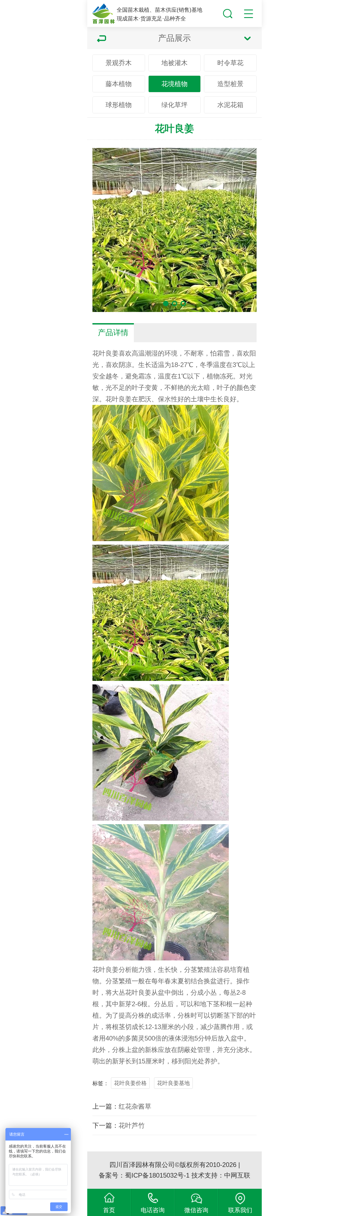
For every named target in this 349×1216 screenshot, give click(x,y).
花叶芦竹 (132, 1125)
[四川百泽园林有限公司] (103, 14)
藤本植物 (119, 83)
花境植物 (174, 83)
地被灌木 (174, 62)
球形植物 (119, 104)
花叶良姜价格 (130, 1083)
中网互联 (237, 1175)
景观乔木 (119, 62)
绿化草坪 (174, 104)
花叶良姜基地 (173, 1083)
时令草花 (230, 62)
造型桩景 (230, 83)
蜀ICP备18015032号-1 (157, 1175)
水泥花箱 (230, 104)
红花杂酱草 (135, 1106)
